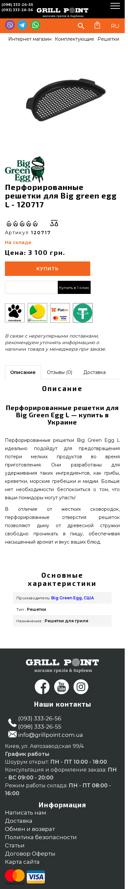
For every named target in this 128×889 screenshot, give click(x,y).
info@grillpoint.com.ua (50, 735)
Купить (47, 269)
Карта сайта (22, 861)
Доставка (94, 372)
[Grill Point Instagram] (81, 686)
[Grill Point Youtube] (61, 686)
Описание (23, 372)
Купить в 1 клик (74, 287)
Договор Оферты (30, 853)
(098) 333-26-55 (17, 4)
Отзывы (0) (59, 372)
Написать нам (25, 812)
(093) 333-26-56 (17, 10)
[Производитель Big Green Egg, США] (24, 169)
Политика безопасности (41, 837)
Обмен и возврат (30, 829)
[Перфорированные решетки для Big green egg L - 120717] (65, 101)
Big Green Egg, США (72, 597)
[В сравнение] (54, 223)
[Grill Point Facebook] (42, 686)
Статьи (15, 845)
